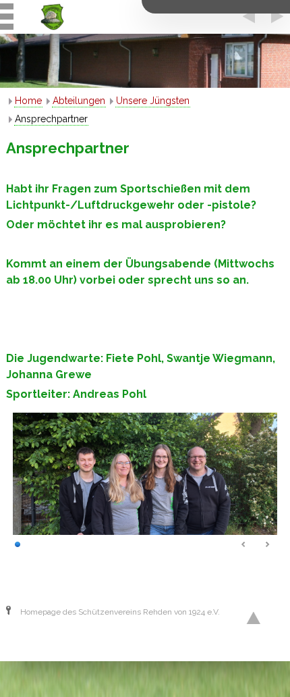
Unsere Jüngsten (153, 100)
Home (28, 100)
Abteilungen (79, 100)
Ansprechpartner (51, 118)
